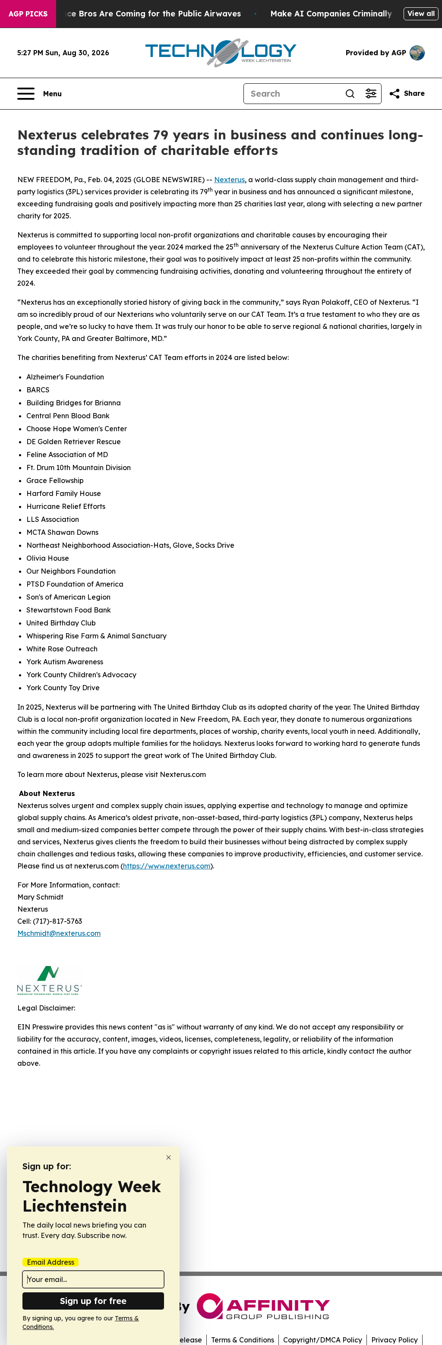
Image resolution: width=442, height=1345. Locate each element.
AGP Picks (28, 13)
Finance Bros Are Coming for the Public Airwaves (143, 14)
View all (421, 13)
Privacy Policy (394, 1340)
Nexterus (229, 179)
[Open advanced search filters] (370, 94)
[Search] (350, 94)
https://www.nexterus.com (166, 866)
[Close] (168, 1157)
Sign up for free (93, 1300)
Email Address (50, 1262)
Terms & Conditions (242, 1340)
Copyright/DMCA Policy (322, 1340)
